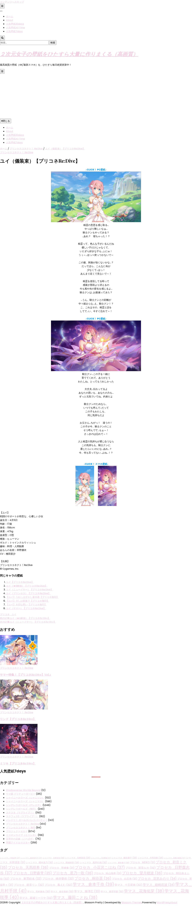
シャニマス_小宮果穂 (101, 858)
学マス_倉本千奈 (93, 884)
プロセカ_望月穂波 (142, 873)
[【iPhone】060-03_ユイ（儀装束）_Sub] (85, 505)
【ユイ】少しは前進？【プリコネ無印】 (27, 601)
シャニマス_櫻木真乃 (39, 862)
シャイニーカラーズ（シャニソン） (25, 797)
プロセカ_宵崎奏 (61, 868)
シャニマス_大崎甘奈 (53, 858)
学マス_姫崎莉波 (159, 884)
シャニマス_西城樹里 (66, 862)
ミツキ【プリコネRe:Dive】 (18, 763)
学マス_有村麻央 (38, 891)
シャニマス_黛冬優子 (118, 863)
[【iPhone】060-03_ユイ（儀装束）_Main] (107, 505)
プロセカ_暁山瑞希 (107, 873)
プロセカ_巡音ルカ (140, 868)
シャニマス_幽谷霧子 (124, 857)
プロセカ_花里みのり (157, 878)
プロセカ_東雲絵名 (26, 879)
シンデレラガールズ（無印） (21, 809)
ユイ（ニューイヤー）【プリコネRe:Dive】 (29, 589)
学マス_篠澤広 (87, 891)
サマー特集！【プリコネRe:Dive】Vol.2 (25, 674)
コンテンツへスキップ (12, 2)
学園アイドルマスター (18, 842)
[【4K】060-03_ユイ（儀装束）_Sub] (96, 221)
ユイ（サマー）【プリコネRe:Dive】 (26, 608)
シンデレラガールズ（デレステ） (24, 805)
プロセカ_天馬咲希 (28, 867)
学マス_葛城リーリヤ (36, 898)
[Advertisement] (96, 96)
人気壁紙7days (14, 31)
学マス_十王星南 (128, 885)
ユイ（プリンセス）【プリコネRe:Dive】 (28, 593)
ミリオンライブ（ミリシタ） (21, 835)
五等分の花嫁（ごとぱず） (20, 839)
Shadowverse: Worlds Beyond (23, 790)
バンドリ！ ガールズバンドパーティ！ (26, 820)
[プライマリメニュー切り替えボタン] (2, 71)
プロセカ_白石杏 (124, 879)
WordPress (163, 902)
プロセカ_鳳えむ (58, 885)
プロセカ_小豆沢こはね (100, 867)
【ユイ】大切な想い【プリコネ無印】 (26, 604)
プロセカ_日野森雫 (32, 873)
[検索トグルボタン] (2, 38)
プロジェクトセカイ (17, 831)
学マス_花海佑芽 (144, 891)
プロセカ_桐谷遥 (92, 878)
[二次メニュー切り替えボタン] (2, 6)
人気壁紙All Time (15, 27)
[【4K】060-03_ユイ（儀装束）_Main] (96, 370)
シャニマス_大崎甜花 (77, 857)
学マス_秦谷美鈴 (62, 891)
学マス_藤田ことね (75, 897)
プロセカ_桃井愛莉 (58, 879)
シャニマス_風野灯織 (93, 862)
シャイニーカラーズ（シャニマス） (25, 801)
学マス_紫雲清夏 (112, 891)
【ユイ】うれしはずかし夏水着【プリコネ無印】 (32, 597)
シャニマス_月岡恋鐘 (150, 857)
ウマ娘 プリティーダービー (20, 794)
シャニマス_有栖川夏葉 (174, 858)
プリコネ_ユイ (8, 614)
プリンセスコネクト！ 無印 (20, 827)
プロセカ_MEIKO (142, 862)
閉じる (6, 121)
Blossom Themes (132, 902)
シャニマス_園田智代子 (31, 858)
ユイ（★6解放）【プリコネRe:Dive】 (26, 586)
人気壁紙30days (15, 24)
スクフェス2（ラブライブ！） (22, 816)
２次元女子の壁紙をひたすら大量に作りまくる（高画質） (69, 53)
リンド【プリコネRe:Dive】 (18, 719)
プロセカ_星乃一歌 (72, 873)
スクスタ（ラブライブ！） (20, 812)
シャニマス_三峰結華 (10, 858)
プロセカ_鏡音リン (29, 885)
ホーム (9, 16)
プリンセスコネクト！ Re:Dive (16, 152)
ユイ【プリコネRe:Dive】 (20, 582)
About (9, 20)
